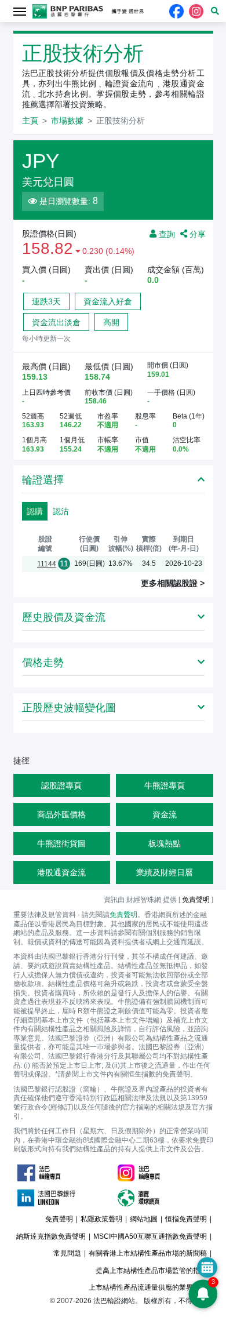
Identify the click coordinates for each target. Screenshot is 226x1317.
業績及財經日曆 (164, 872)
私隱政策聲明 (101, 1219)
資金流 (164, 814)
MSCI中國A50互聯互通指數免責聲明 (150, 1236)
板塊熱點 (164, 843)
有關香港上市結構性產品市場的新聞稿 (148, 1253)
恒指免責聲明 (186, 1219)
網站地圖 (144, 1219)
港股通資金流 (61, 872)
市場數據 (67, 120)
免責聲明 (123, 915)
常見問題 (67, 1253)
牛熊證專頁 (164, 785)
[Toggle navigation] (20, 10)
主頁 (30, 120)
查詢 (165, 233)
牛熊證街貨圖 (61, 843)
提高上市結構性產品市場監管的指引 (151, 1271)
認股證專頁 (61, 785)
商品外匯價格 (61, 814)
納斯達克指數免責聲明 (51, 1236)
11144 (46, 564)
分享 (196, 233)
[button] (215, 11)
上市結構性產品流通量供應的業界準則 (148, 1287)
